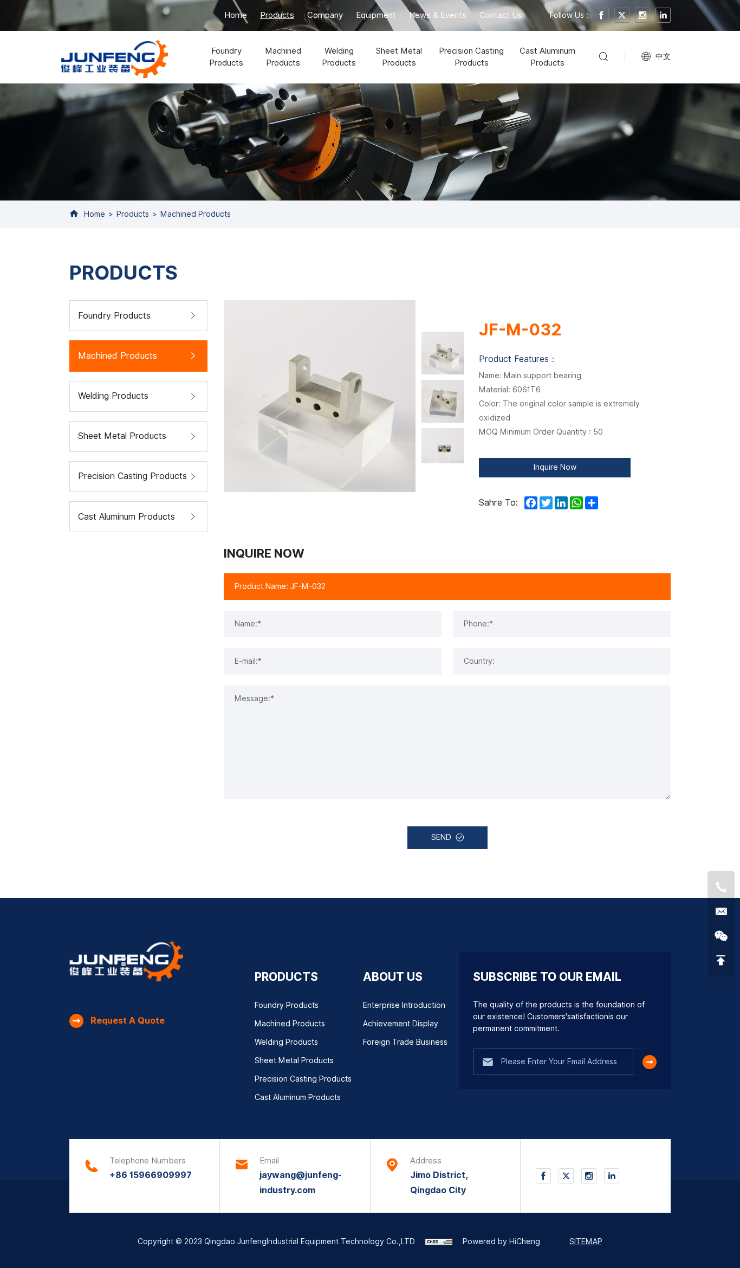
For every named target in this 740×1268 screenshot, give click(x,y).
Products (277, 15)
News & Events (437, 15)
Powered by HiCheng (501, 1241)
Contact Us (500, 15)
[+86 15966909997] (721, 887)
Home (235, 15)
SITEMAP (585, 1241)
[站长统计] (438, 1241)
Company (325, 15)
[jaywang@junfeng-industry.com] (721, 911)
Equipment (376, 15)
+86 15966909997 (150, 1175)
